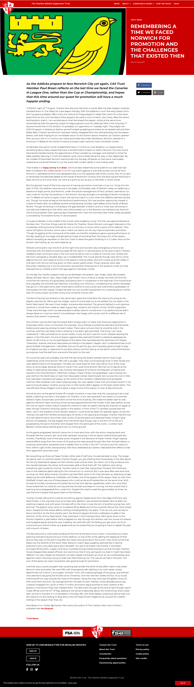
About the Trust (107, 649)
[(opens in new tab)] (73, 633)
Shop (176, 4)
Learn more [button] (72, 683)
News (117, 4)
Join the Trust (163, 4)
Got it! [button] (183, 683)
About (125, 4)
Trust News (136, 20)
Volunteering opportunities (112, 663)
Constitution (105, 654)
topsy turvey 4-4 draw (55, 167)
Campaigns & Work (142, 4)
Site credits (141, 658)
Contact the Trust (107, 645)
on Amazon (47, 608)
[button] (130, 3)
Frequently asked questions (113, 658)
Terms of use (142, 645)
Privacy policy (142, 649)
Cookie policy (142, 654)
